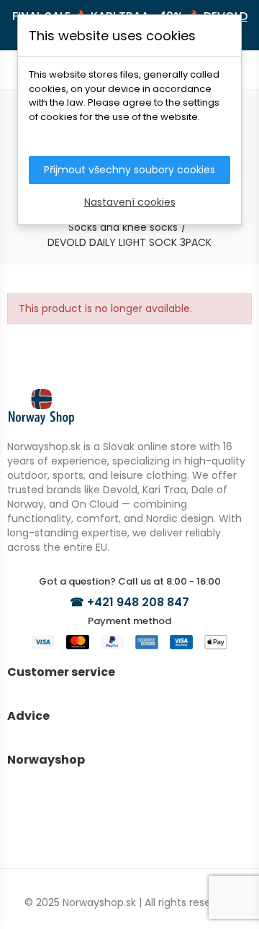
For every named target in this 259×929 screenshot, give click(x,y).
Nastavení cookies (130, 202)
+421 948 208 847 (138, 602)
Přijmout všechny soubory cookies (129, 170)
